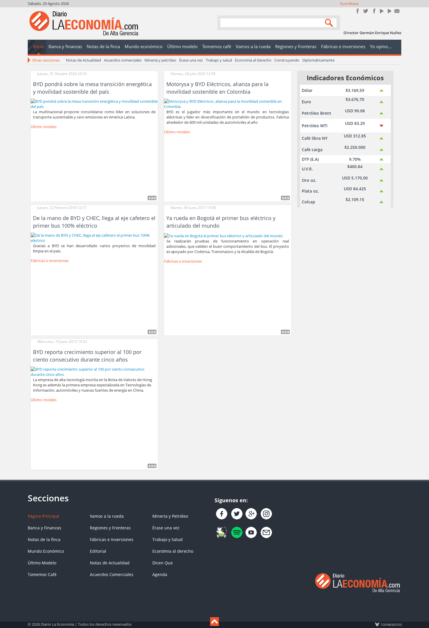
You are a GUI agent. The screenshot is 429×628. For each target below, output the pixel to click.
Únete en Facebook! (357, 11)
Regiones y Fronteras (110, 528)
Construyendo (286, 60)
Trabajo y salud (219, 60)
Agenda (159, 574)
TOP (391, 624)
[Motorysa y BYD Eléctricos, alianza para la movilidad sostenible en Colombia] (227, 103)
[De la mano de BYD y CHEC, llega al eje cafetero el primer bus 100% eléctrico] (94, 237)
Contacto (397, 11)
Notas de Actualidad (83, 60)
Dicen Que (162, 563)
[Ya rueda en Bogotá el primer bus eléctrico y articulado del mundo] (223, 235)
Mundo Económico (46, 551)
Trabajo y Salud (167, 539)
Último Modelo (42, 563)
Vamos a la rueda (107, 516)
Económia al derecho (172, 551)
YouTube (381, 11)
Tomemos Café (42, 574)
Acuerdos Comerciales (111, 574)
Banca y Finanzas (44, 528)
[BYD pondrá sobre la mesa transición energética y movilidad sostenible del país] (94, 103)
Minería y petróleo (160, 60)
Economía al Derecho (253, 60)
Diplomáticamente (318, 60)
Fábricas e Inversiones (111, 539)
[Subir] (214, 621)
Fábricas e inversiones (50, 260)
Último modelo (44, 126)
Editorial (98, 551)
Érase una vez (191, 60)
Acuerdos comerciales (123, 60)
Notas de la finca (44, 539)
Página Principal (43, 516)
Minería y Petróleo (170, 516)
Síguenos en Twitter (365, 11)
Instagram (373, 11)
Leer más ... (152, 198)
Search (330, 22)
